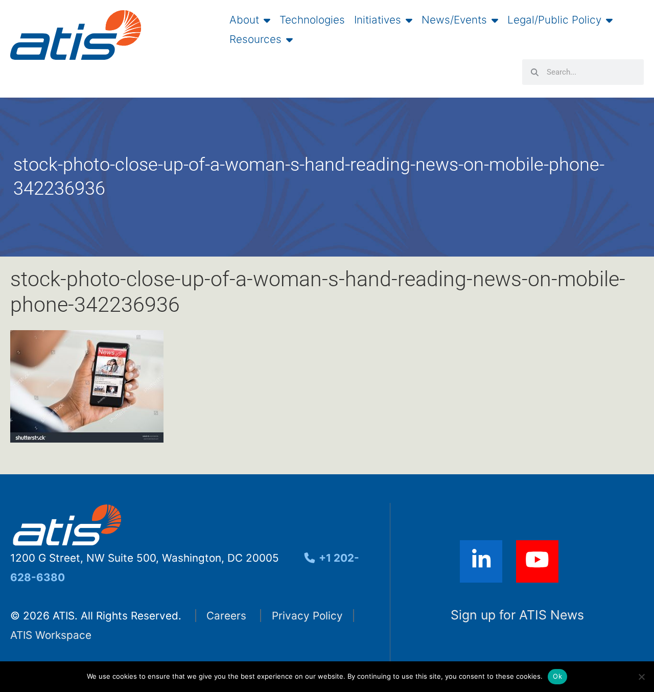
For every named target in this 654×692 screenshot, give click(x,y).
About (244, 20)
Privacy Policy (307, 615)
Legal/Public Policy (554, 20)
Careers (226, 615)
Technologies (312, 20)
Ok (557, 676)
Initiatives (377, 20)
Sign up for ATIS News (517, 614)
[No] (641, 677)
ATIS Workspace (50, 635)
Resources (255, 39)
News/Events (454, 20)
